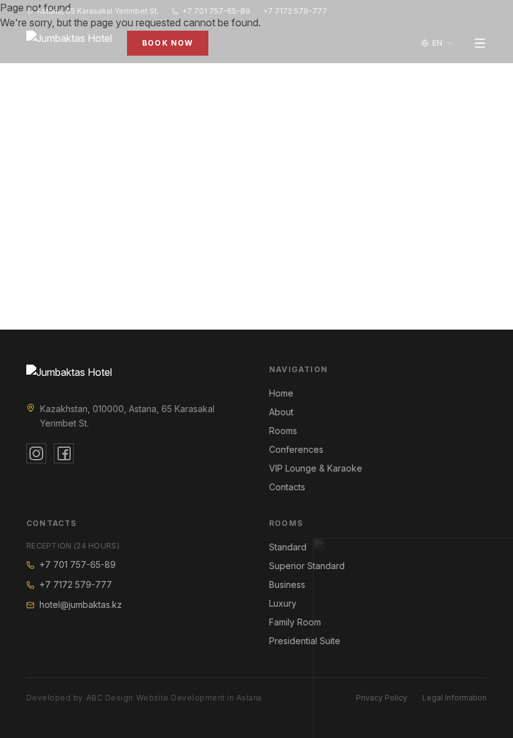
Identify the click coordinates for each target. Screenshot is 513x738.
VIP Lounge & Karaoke (315, 468)
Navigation (298, 369)
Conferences (296, 449)
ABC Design (109, 697)
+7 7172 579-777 (295, 11)
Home (281, 393)
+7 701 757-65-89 (216, 11)
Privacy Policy (381, 697)
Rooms (283, 430)
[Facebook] (64, 453)
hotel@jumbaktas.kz (80, 604)
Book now (167, 43)
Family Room (295, 622)
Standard (288, 547)
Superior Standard (307, 565)
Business (287, 584)
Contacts (287, 487)
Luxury (283, 603)
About (281, 412)
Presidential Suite (304, 640)
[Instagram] (36, 453)
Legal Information (454, 697)
